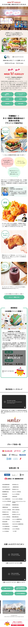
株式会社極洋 (4, 496)
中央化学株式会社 (15, 507)
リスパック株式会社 (15, 528)
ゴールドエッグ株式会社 (6, 501)
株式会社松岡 (4, 521)
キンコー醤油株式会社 (6, 498)
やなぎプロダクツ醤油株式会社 (17, 523)
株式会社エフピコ (15, 489)
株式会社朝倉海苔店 (5, 484)
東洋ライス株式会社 (15, 509)
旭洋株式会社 (14, 496)
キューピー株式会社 (15, 494)
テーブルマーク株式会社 (6, 509)
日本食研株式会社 (5, 514)
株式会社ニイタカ (15, 511)
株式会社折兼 (4, 494)
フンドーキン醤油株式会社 (17, 519)
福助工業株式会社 (15, 516)
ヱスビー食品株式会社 (6, 489)
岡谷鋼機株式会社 (5, 491)
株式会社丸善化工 (5, 523)
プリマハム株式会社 (5, 519)
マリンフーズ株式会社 (16, 521)
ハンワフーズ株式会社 (6, 516)
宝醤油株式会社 (5, 507)
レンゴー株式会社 (5, 531)
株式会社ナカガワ (5, 511)
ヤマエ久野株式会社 (5, 526)
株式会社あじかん (15, 484)
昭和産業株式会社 (15, 504)
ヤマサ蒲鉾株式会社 (5, 528)
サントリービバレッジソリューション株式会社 (19, 502)
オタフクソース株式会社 (16, 491)
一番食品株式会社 (15, 486)
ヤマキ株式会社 (15, 526)
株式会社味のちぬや (5, 486)
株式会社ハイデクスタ (16, 514)
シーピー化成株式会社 (6, 504)
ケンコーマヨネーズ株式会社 (17, 498)
